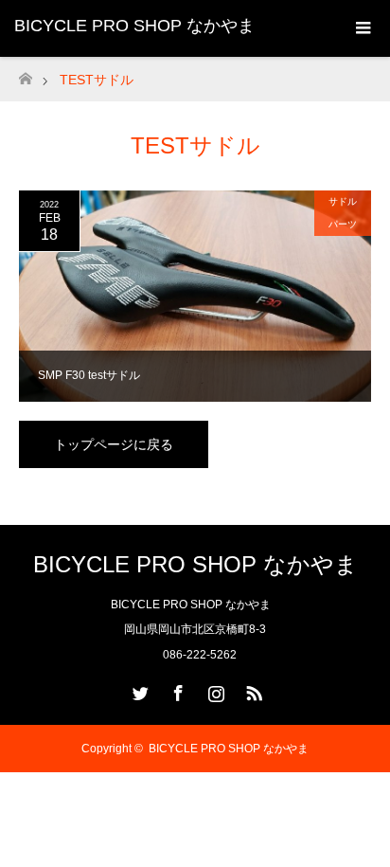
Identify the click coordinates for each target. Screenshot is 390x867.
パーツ (342, 224)
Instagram (214, 690)
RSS (252, 690)
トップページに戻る (113, 444)
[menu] (361, 28)
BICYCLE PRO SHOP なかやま (134, 25)
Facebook (176, 690)
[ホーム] (25, 73)
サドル (342, 201)
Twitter (138, 690)
